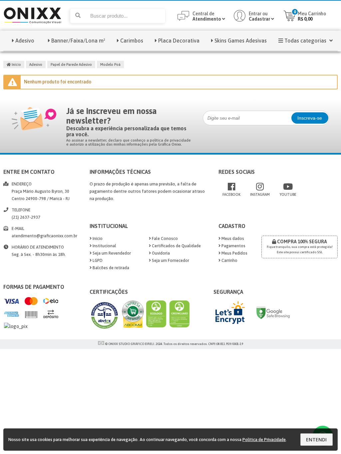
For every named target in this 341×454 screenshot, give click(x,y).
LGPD (97, 260)
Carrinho (228, 260)
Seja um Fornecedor (170, 260)
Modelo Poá (110, 64)
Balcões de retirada (110, 267)
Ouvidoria (160, 253)
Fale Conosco (164, 238)
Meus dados (232, 238)
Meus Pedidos (233, 253)
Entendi (316, 439)
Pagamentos (232, 245)
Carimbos (131, 41)
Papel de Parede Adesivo (71, 64)
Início (16, 64)
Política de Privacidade (264, 439)
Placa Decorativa (178, 41)
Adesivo (24, 41)
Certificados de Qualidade (176, 245)
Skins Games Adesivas (240, 41)
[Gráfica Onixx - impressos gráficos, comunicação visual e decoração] (32, 29)
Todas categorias (305, 41)
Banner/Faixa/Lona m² (78, 41)
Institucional (104, 245)
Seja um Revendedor (111, 253)
